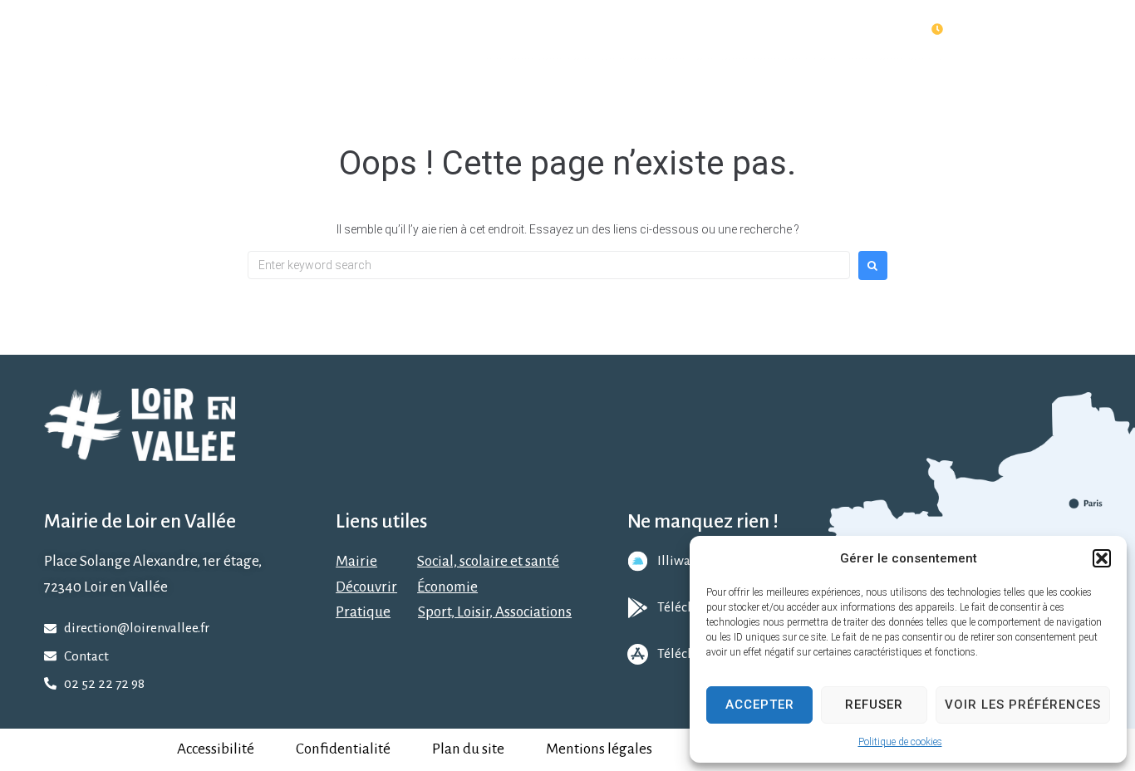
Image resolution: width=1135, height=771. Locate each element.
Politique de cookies (900, 742)
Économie (447, 587)
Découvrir (366, 587)
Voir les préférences (1023, 704)
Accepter (759, 704)
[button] (1101, 558)
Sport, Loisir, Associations (495, 612)
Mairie (356, 561)
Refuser (874, 704)
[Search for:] (549, 265)
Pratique (363, 612)
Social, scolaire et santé (488, 561)
